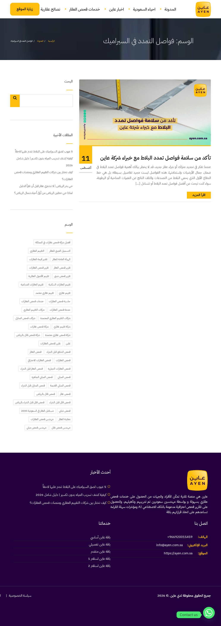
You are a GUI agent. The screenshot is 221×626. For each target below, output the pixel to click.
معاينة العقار (64, 419)
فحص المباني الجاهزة (42, 377)
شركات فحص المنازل (25, 318)
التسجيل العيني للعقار (59, 251)
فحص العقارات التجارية (59, 369)
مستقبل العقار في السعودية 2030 (37, 411)
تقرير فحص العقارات (39, 268)
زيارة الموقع (25, 9)
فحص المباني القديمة (60, 385)
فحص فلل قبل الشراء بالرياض (29, 402)
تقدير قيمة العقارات (38, 259)
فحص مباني (64, 411)
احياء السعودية (144, 9)
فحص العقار (35, 352)
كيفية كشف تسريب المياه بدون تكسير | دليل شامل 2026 (44, 162)
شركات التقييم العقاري (34, 310)
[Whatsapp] (209, 615)
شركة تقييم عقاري (62, 327)
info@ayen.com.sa (169, 545)
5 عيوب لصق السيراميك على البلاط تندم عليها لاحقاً (44, 151)
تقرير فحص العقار (62, 268)
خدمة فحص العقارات (60, 310)
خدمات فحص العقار (84, 9)
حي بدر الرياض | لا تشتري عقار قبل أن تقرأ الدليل (46, 186)
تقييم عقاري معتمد (45, 293)
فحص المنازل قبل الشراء (33, 385)
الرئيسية (51, 41)
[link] (200, 9)
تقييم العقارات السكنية (59, 284)
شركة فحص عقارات (39, 327)
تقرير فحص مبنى (62, 276)
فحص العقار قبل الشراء (32, 369)
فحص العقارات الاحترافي (39, 360)
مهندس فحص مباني (36, 428)
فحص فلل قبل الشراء (59, 402)
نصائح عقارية (50, 9)
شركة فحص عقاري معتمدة (57, 335)
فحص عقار (65, 394)
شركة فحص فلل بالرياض (28, 335)
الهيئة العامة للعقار (61, 259)
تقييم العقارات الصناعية (32, 284)
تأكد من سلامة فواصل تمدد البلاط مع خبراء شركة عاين (155, 158)
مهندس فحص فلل (61, 428)
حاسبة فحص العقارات (59, 301)
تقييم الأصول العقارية (38, 276)
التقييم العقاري (37, 251)
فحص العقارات (63, 360)
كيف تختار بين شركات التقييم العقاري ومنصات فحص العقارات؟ (43, 175)
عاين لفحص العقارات (50, 343)
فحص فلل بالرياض (45, 394)
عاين (68, 343)
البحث (68, 81)
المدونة (170, 9)
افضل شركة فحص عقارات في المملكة (52, 242)
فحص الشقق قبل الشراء (58, 352)
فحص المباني (64, 377)
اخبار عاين (116, 9)
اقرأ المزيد (198, 195)
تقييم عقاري (64, 293)
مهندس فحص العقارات (42, 419)
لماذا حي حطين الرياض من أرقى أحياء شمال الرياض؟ (43, 193)
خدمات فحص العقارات (32, 301)
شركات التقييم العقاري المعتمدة (55, 318)
